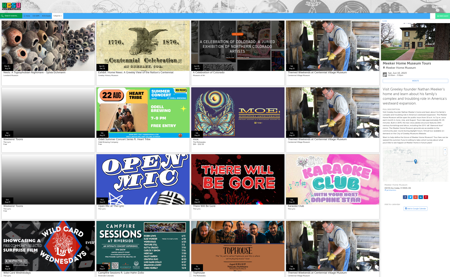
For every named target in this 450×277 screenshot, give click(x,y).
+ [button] (445, 149)
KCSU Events (46, 16)
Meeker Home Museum (401, 67)
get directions (391, 190)
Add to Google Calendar (416, 209)
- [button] (445, 153)
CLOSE (384, 21)
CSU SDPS (36, 16)
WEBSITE (415, 81)
